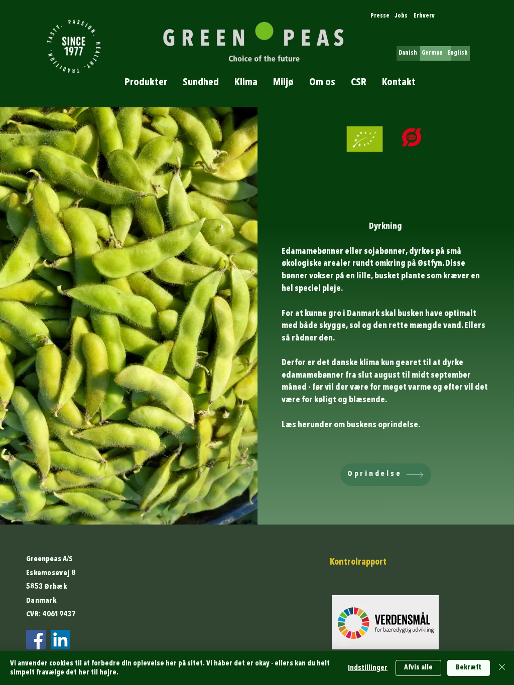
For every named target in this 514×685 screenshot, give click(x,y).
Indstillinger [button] (368, 667)
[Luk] (502, 668)
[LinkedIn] (60, 639)
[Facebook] (36, 639)
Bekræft (468, 667)
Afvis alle (418, 667)
